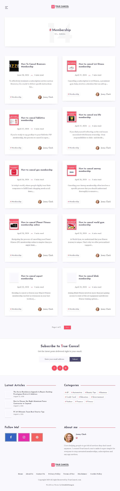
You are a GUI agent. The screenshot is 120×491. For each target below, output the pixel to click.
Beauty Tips (91, 392)
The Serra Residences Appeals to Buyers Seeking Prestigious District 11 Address (32, 393)
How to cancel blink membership (89, 277)
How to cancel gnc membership (36, 170)
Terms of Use (68, 474)
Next (67, 327)
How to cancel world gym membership (91, 223)
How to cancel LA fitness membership (91, 65)
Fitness (90, 402)
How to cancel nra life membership (90, 116)
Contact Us (40, 474)
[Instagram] (60, 368)
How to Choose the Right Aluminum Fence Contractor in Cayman (30, 402)
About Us (29, 474)
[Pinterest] (65, 368)
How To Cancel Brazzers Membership (33, 65)
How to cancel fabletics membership (33, 119)
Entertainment (98, 397)
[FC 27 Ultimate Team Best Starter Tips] (8, 413)
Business (103, 392)
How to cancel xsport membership (32, 277)
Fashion (69, 402)
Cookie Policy (96, 474)
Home (20, 474)
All (67, 392)
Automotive (77, 392)
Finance (80, 402)
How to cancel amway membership (90, 170)
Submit (75, 359)
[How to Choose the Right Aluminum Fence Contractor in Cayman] (8, 404)
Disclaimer (82, 474)
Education (84, 397)
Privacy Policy (54, 474)
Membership (16, 97)
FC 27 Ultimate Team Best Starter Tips (28, 412)
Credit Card (71, 397)
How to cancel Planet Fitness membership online (36, 223)
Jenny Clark (81, 434)
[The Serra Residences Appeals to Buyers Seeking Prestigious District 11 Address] (8, 395)
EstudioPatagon (68, 485)
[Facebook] (54, 368)
